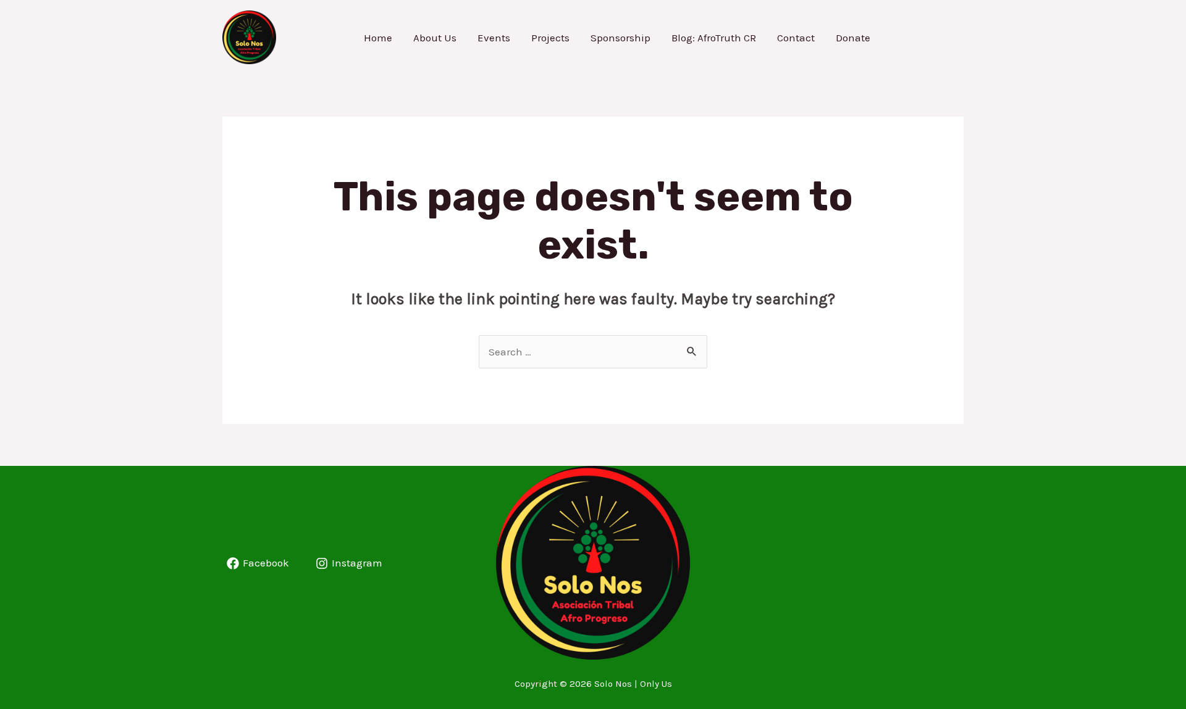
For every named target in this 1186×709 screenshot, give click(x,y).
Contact (796, 37)
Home (378, 37)
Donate (853, 37)
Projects (550, 37)
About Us (434, 37)
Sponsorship (620, 37)
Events (493, 37)
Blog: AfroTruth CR (713, 37)
